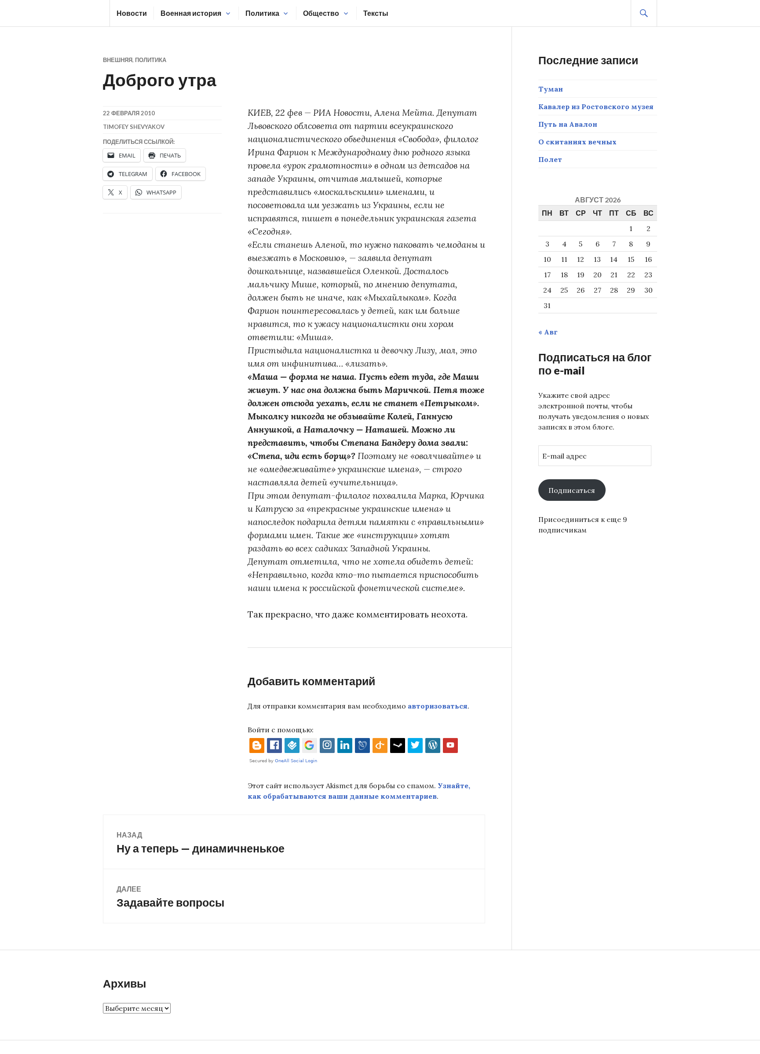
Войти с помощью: (281, 729)
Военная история (191, 13)
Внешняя (117, 59)
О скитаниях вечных (577, 141)
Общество (321, 13)
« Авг (548, 331)
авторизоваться (438, 705)
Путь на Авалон (567, 124)
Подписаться (571, 490)
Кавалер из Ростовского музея (596, 106)
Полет (550, 159)
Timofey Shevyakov (133, 126)
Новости (132, 13)
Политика (262, 13)
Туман (550, 88)
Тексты (375, 13)
